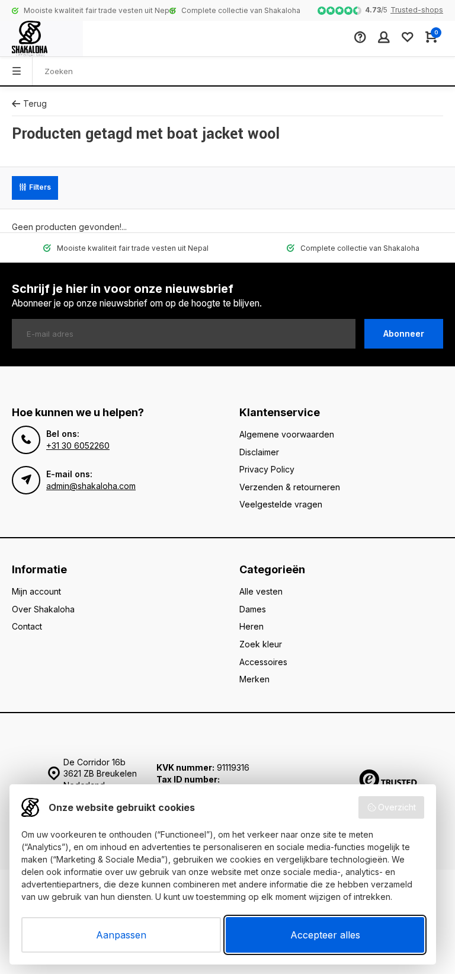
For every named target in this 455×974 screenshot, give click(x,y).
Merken (254, 679)
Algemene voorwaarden (286, 434)
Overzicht (397, 807)
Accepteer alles (325, 935)
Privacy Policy (266, 469)
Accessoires (263, 662)
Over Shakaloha (43, 609)
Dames (252, 609)
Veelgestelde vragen (280, 504)
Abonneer (403, 333)
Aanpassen (121, 935)
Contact (27, 626)
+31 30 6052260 (78, 445)
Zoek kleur (260, 644)
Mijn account (36, 591)
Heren (251, 626)
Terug (35, 103)
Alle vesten (261, 591)
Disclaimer (259, 452)
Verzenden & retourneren (289, 487)
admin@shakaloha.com (91, 486)
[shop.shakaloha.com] (41, 38)
